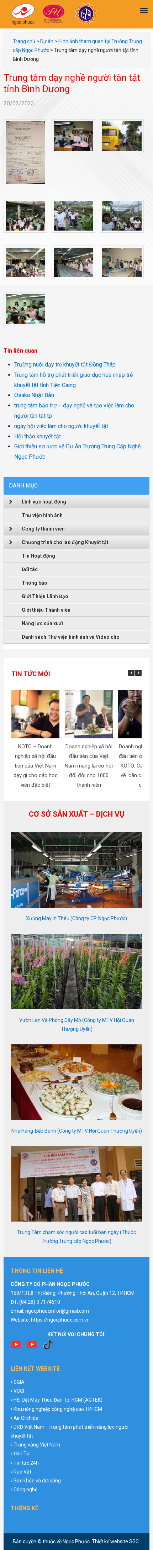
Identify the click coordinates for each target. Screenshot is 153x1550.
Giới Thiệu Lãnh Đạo (45, 596)
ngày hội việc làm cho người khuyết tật (61, 426)
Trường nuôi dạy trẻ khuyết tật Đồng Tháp (65, 364)
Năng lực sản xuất (42, 623)
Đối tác (30, 569)
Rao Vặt (22, 1472)
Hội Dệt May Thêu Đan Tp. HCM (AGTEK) (58, 1400)
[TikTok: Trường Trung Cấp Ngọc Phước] (48, 1347)
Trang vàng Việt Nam (37, 1445)
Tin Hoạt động (38, 556)
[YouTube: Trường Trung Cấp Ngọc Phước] (16, 1347)
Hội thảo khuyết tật (37, 436)
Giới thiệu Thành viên (46, 610)
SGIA (19, 1382)
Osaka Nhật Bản (34, 395)
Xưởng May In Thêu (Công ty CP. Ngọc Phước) (76, 918)
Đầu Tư (22, 1453)
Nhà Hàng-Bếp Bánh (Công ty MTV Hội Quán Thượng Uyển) (76, 1131)
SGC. (134, 1541)
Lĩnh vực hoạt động (44, 502)
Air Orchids (26, 1418)
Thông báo (34, 583)
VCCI (19, 1391)
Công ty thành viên (43, 529)
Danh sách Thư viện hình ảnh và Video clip (70, 637)
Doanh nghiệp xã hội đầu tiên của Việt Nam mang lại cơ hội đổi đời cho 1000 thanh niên (89, 765)
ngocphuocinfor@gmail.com (57, 1311)
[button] (138, 673)
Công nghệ (25, 1489)
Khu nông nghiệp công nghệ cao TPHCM (58, 1409)
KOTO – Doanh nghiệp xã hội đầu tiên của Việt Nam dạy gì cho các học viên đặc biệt (35, 765)
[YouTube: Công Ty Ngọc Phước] (32, 1347)
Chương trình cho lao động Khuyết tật (65, 542)
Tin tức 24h (26, 1463)
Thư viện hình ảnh (42, 515)
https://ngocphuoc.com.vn (60, 1320)
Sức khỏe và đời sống (37, 1480)
